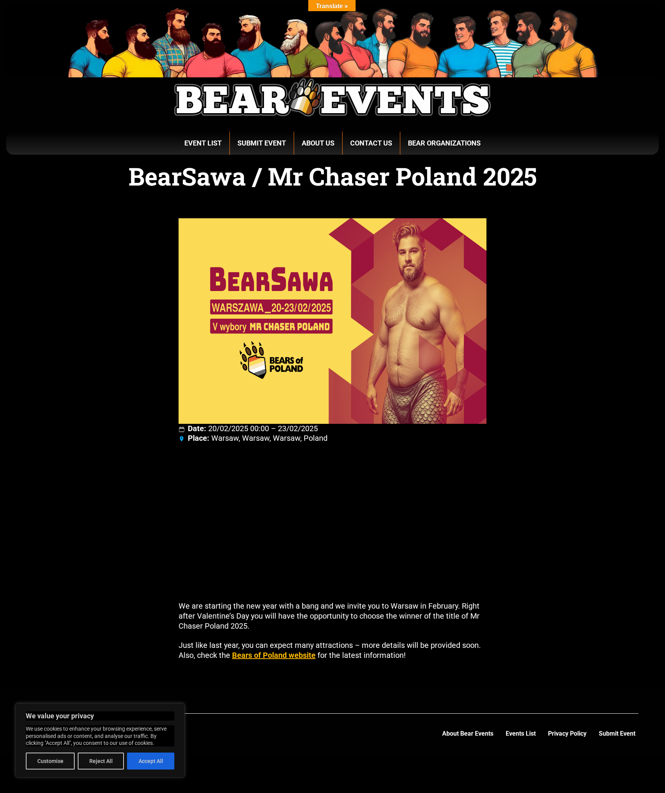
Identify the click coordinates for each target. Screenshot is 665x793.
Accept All (151, 761)
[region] (100, 740)
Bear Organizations (444, 143)
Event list (203, 143)
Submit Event (261, 143)
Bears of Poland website (274, 655)
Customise (50, 761)
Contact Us (371, 143)
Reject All (101, 761)
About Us (318, 143)
